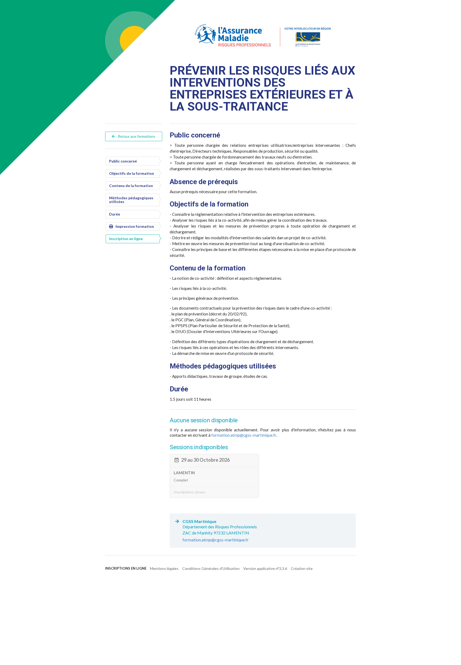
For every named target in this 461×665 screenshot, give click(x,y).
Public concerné (123, 161)
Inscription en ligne (126, 238)
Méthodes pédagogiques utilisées (131, 200)
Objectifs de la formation (131, 173)
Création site (302, 568)
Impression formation (135, 226)
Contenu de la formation (131, 185)
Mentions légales (164, 568)
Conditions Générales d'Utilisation (211, 568)
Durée (114, 214)
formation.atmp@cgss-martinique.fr (243, 435)
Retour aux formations (136, 136)
